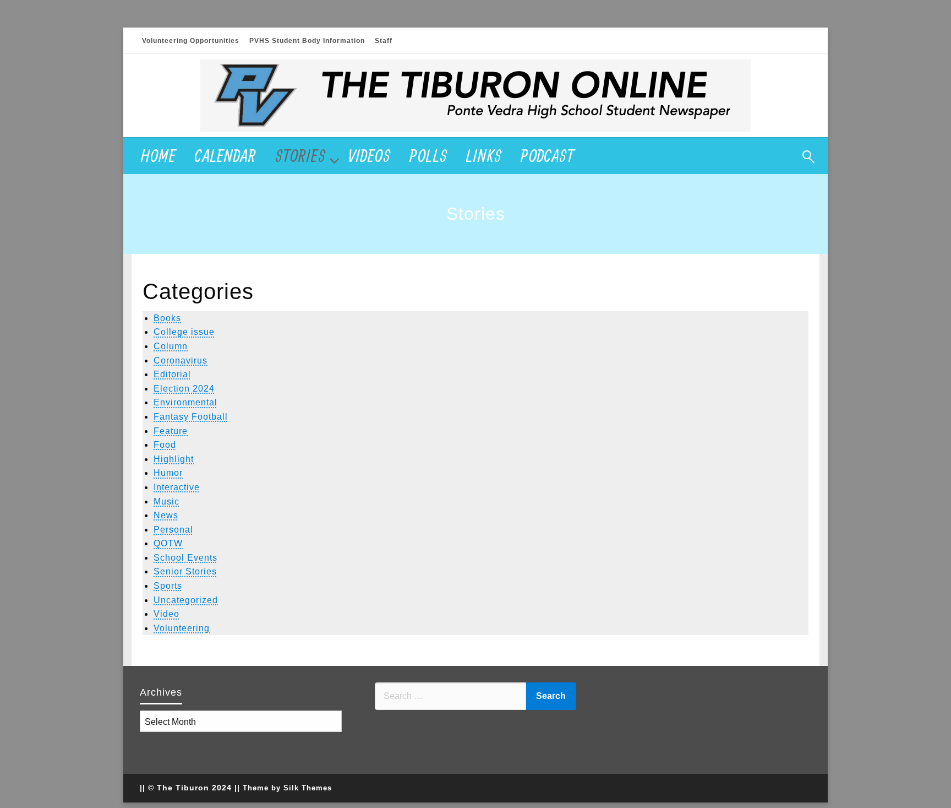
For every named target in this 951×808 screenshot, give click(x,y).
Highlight (174, 459)
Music (166, 501)
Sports (168, 585)
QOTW (168, 543)
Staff (383, 41)
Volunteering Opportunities (190, 41)
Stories (300, 156)
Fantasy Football (191, 416)
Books (167, 318)
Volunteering (182, 628)
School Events (185, 557)
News (166, 515)
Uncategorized (186, 600)
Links (484, 156)
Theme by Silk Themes (287, 788)
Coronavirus (180, 360)
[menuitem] (158, 156)
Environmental (185, 402)
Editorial (172, 374)
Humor (168, 473)
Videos (369, 156)
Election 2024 (184, 388)
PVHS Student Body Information (307, 41)
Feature (171, 431)
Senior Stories (185, 571)
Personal (173, 529)
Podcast (548, 156)
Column (171, 346)
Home (158, 156)
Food (165, 444)
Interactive (177, 487)
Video (166, 614)
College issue (184, 332)
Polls (428, 156)
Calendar (225, 156)
